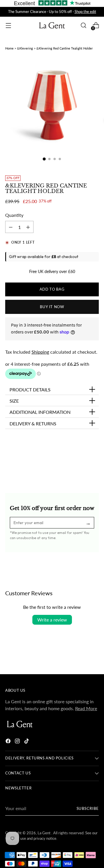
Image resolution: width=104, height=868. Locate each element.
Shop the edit (85, 12)
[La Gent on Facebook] (8, 742)
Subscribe (88, 808)
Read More (86, 708)
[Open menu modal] (8, 25)
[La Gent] (52, 25)
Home (9, 48)
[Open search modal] (83, 25)
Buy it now (52, 307)
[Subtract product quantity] (28, 227)
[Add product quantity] (10, 227)
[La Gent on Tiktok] (27, 742)
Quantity (14, 215)
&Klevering (25, 48)
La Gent (44, 833)
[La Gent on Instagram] (17, 742)
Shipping (40, 352)
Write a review (52, 619)
